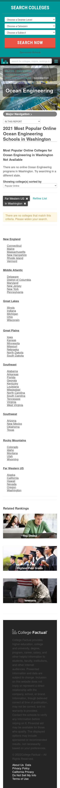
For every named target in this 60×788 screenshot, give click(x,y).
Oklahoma (13, 427)
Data (28, 765)
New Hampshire (17, 255)
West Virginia (15, 405)
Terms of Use (20, 779)
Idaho (10, 450)
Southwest (10, 414)
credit (54, 104)
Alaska (11, 475)
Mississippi (13, 389)
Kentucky (12, 383)
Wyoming (12, 459)
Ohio (10, 317)
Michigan (12, 314)
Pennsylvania (15, 292)
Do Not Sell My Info (24, 775)
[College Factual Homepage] (4, 61)
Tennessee (13, 399)
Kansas (11, 340)
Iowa (10, 337)
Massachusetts (16, 252)
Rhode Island (15, 258)
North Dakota (15, 352)
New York (13, 289)
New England (11, 239)
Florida (11, 377)
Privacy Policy (21, 768)
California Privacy (23, 772)
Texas (10, 430)
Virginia (11, 402)
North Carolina (16, 393)
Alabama (12, 371)
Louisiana (13, 386)
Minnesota (13, 343)
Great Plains (11, 330)
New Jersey (14, 286)
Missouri (12, 346)
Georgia (12, 380)
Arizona (11, 420)
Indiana (11, 311)
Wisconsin (13, 320)
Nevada (11, 484)
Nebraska (13, 349)
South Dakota (15, 355)
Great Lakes (11, 301)
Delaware (13, 276)
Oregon (11, 487)
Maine (10, 249)
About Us (18, 765)
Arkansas (12, 374)
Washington (14, 490)
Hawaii (11, 481)
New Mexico (14, 424)
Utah (10, 456)
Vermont (12, 261)
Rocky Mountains (14, 440)
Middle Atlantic (13, 270)
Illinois (11, 307)
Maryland (12, 283)
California (13, 478)
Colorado (12, 447)
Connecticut (14, 246)
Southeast (9, 364)
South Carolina (16, 396)
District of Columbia (19, 280)
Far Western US (13, 468)
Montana (12, 453)
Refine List (40, 198)
